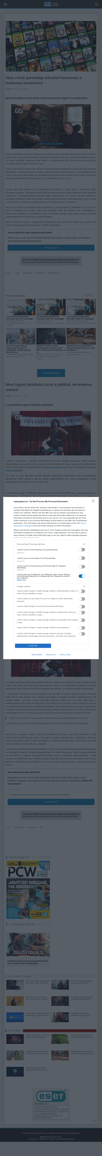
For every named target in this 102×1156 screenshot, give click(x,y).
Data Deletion (37, 655)
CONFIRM (33, 646)
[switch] (82, 549)
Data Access (51, 655)
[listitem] (51, 544)
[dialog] (51, 578)
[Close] (94, 501)
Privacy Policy (65, 655)
